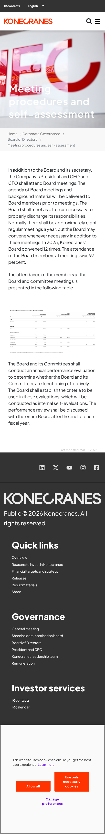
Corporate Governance (41, 133)
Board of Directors (26, 642)
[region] (52, 779)
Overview (19, 557)
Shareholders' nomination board (37, 635)
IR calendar (21, 707)
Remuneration (23, 663)
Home (13, 133)
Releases (19, 578)
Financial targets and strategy (35, 571)
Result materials (24, 585)
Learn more (46, 764)
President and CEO (27, 649)
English (33, 6)
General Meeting (25, 629)
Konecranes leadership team (35, 656)
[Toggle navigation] (97, 21)
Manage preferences (52, 801)
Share (16, 591)
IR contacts (12, 6)
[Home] (32, 21)
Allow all (33, 786)
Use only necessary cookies (72, 781)
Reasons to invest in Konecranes (37, 564)
